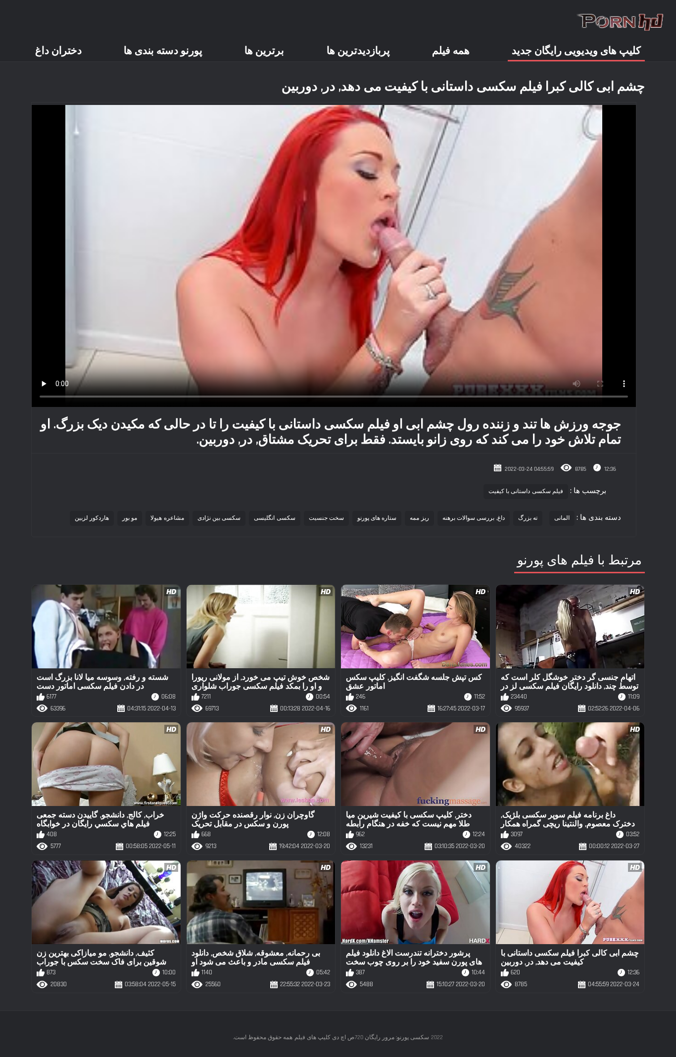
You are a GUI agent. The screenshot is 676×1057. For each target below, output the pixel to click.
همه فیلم (451, 50)
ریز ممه (419, 518)
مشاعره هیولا (167, 518)
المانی (562, 518)
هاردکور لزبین (92, 518)
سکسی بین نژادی (219, 518)
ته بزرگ (527, 518)
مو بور (129, 518)
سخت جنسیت (326, 518)
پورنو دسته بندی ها (163, 50)
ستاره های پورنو (377, 518)
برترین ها (264, 50)
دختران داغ (58, 50)
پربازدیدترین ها (358, 50)
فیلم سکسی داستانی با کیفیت (525, 491)
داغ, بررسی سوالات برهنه (473, 518)
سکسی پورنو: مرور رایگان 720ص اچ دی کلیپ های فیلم (361, 1037)
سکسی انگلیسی (274, 518)
